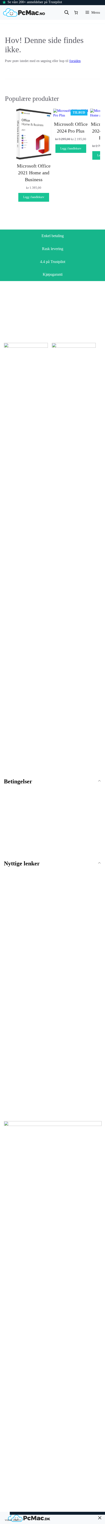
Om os (8, 882)
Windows (11, 953)
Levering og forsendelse (20, 799)
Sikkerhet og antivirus (72, 1052)
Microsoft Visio (15, 1052)
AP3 (98, 1493)
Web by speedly (13, 1520)
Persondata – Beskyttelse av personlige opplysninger (40, 829)
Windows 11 (12, 978)
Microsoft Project (69, 999)
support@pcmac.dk (22, 762)
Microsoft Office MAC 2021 (23, 1017)
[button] (52, 863)
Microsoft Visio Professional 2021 (23, 1076)
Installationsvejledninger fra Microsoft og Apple (37, 836)
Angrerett (10, 807)
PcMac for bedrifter (17, 904)
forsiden (75, 61)
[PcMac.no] (24, 12)
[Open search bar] (66, 12)
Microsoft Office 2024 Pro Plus (71, 127)
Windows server (15, 985)
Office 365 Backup (69, 1062)
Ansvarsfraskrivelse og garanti (25, 814)
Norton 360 (64, 1069)
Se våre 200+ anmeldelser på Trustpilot (35, 2)
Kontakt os (11, 889)
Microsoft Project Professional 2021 (77, 1024)
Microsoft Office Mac (19, 999)
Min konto (11, 896)
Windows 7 (11, 963)
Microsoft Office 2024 (71, 978)
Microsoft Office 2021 (71, 971)
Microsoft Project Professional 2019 (77, 1012)
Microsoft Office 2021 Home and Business (34, 172)
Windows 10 (12, 971)
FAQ (7, 874)
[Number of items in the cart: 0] (76, 12)
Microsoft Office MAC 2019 (23, 1009)
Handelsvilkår (13, 792)
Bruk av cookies (15, 822)
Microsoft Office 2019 (71, 963)
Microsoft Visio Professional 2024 (23, 1088)
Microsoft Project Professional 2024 (77, 1035)
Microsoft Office (68, 953)
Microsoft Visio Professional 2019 (23, 1064)
